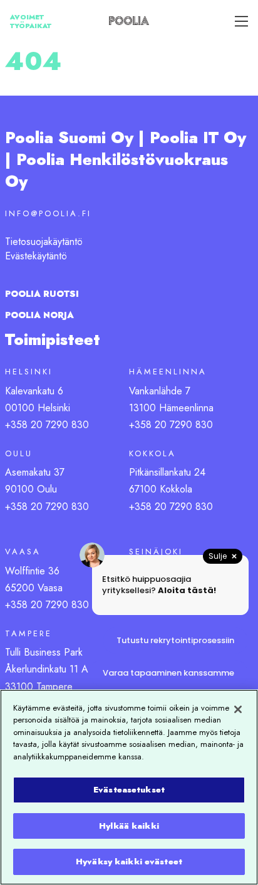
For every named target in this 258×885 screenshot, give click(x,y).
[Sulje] (238, 709)
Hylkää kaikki (129, 826)
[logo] (129, 19)
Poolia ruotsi (42, 294)
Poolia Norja (39, 315)
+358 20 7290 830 (47, 425)
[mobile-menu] (237, 21)
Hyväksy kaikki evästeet (129, 862)
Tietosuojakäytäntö (44, 241)
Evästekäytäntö (36, 256)
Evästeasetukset (129, 790)
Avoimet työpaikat (30, 21)
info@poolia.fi (48, 213)
